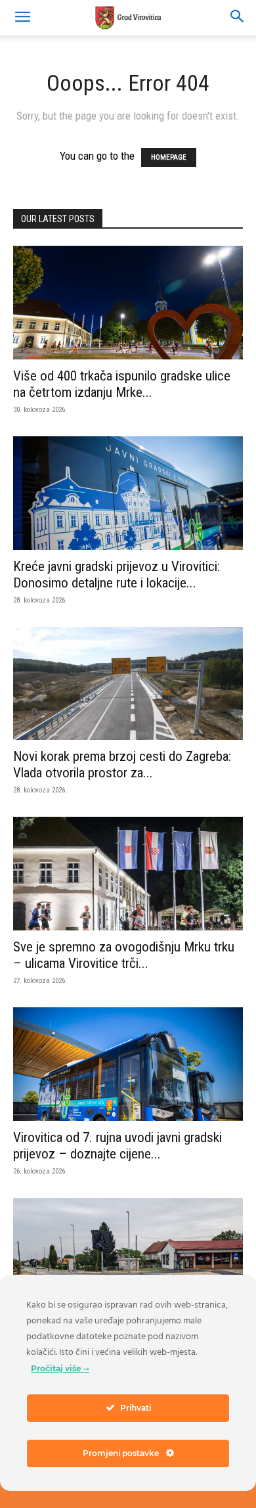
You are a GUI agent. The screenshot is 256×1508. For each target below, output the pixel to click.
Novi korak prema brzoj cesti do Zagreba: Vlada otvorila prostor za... (122, 764)
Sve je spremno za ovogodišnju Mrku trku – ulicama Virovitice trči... (123, 955)
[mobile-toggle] (22, 17)
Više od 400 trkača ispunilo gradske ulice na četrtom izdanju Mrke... (121, 384)
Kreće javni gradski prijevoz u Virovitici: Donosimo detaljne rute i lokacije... (116, 575)
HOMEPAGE (168, 157)
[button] (237, 17)
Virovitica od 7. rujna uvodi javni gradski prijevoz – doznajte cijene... (117, 1146)
